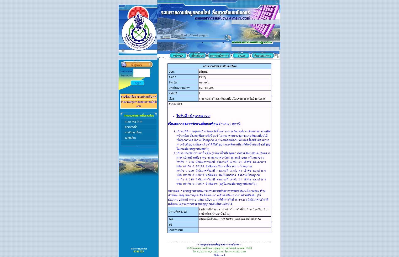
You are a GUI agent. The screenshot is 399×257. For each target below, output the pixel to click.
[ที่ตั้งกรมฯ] (219, 255)
